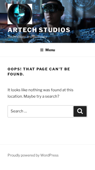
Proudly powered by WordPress (33, 155)
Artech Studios (39, 30)
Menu (50, 50)
